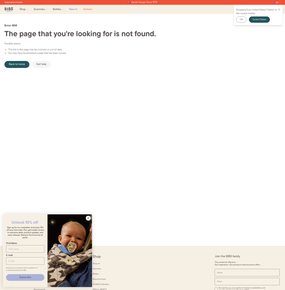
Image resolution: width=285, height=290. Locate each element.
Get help (41, 64)
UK (241, 19)
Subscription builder (13, 2)
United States (259, 19)
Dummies (97, 269)
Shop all (96, 264)
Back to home (17, 64)
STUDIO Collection (101, 284)
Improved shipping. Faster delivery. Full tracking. (142, 2)
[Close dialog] (88, 218)
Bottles (96, 274)
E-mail (9, 255)
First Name (11, 243)
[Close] (279, 10)
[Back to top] (277, 282)
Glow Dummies (99, 279)
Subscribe (25, 277)
